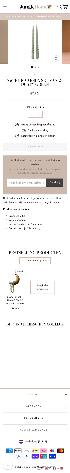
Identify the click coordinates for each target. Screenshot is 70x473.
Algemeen (34, 406)
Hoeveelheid (35, 106)
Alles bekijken (35, 260)
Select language (34, 429)
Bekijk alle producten (42, 287)
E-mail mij (55, 182)
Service (34, 394)
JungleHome (34, 417)
